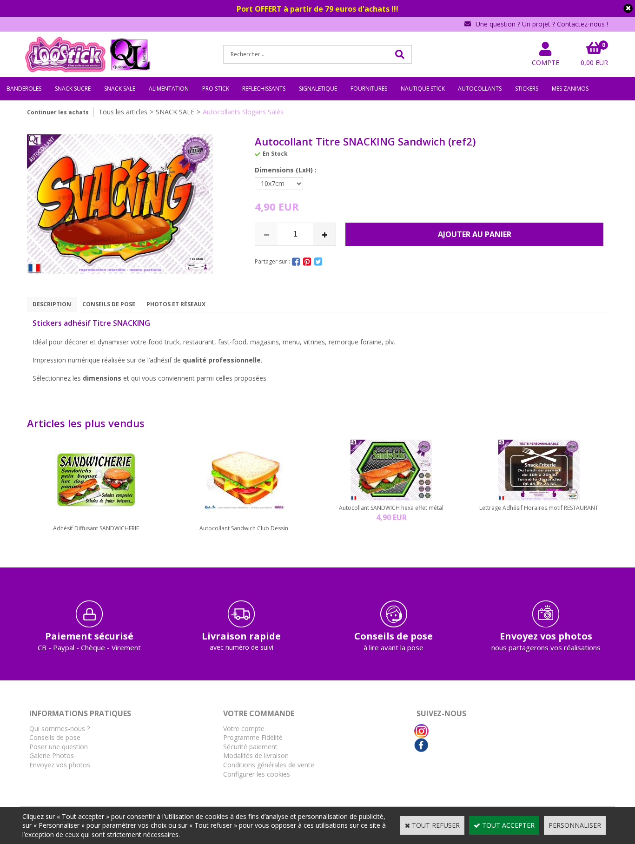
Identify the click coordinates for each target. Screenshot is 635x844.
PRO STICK (215, 88)
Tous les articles (123, 111)
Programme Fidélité (253, 737)
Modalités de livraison (256, 755)
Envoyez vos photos (59, 764)
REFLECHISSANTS (263, 88)
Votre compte (244, 728)
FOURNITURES (369, 88)
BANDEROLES (24, 88)
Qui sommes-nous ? (59, 728)
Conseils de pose (54, 737)
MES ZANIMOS (570, 88)
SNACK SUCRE (73, 88)
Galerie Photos (51, 755)
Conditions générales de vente (268, 764)
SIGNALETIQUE (318, 88)
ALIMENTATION (169, 88)
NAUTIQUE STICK (423, 88)
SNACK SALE (119, 88)
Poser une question (58, 746)
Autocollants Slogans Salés (243, 111)
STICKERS (526, 88)
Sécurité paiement (250, 746)
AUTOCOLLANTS (480, 88)
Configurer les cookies (256, 774)
